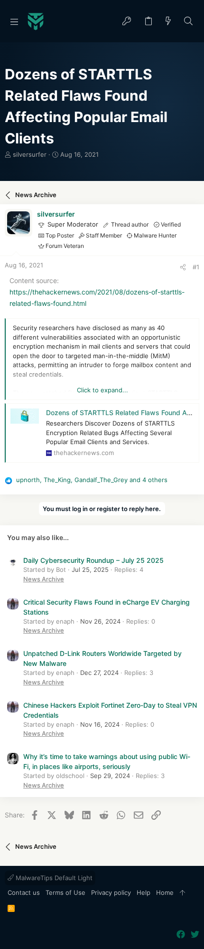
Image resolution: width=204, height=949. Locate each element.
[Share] (182, 267)
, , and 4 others (91, 480)
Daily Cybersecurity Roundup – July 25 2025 (93, 560)
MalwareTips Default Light (53, 878)
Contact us (24, 892)
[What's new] (168, 21)
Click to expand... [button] (102, 390)
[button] (14, 21)
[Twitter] (195, 934)
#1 (196, 267)
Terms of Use (65, 892)
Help (143, 892)
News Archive (43, 579)
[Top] (182, 893)
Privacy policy (111, 892)
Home (165, 892)
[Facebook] (180, 934)
